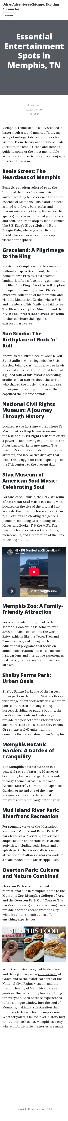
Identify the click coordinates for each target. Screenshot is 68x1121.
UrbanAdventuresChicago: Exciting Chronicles (31, 6)
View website (47, 974)
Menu (8, 15)
